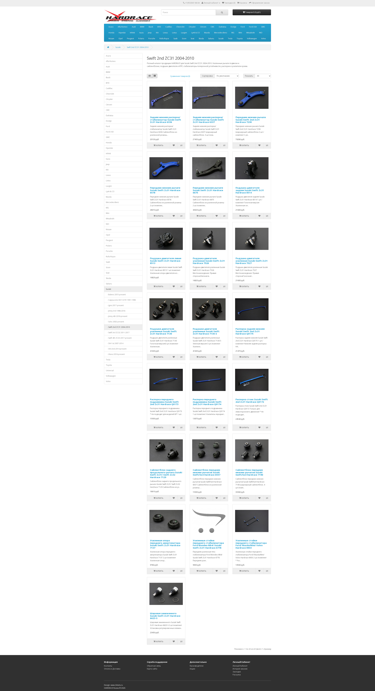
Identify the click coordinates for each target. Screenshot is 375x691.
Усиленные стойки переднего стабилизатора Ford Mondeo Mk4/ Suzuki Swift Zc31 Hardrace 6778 (208, 544)
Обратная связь (154, 666)
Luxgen (184, 32)
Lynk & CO (195, 32)
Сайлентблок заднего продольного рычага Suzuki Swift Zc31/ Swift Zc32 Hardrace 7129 (166, 473)
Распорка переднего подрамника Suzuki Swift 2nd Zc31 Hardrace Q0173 (164, 402)
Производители (196, 666)
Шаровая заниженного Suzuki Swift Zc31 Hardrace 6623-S (165, 616)
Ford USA (253, 27)
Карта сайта (152, 669)
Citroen (203, 27)
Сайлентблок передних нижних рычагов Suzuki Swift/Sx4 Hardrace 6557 (206, 472)
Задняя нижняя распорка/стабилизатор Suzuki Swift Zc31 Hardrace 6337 (208, 119)
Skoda (201, 38)
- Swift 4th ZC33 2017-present (119, 338)
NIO (260, 32)
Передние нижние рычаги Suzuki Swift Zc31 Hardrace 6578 (165, 190)
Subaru (211, 38)
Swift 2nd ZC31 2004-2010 (137, 47)
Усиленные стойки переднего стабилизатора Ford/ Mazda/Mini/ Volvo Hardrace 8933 (251, 544)
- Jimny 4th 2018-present (116, 316)
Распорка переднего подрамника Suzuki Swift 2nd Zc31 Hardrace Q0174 (207, 402)
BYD (159, 27)
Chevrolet (180, 27)
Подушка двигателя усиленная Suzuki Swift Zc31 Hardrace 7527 (252, 261)
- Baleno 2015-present (116, 294)
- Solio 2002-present (115, 321)
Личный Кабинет (240, 666)
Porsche (151, 38)
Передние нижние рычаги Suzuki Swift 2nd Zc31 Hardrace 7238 (251, 119)
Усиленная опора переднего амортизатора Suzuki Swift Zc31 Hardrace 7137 (165, 544)
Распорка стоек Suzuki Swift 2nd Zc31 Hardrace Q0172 (252, 400)
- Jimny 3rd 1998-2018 (115, 311)
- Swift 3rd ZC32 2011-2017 (117, 332)
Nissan (111, 38)
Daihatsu (222, 27)
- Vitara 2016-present (115, 354)
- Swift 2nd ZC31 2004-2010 (118, 327)
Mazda (207, 32)
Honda (111, 32)
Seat (192, 38)
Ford (243, 27)
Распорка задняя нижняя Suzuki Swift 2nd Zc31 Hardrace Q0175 (250, 331)
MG (232, 32)
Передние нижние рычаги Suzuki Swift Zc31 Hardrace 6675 (208, 190)
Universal (110, 370)
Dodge (233, 27)
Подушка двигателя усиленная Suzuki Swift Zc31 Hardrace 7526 (209, 261)
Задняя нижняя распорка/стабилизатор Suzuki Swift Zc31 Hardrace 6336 (165, 119)
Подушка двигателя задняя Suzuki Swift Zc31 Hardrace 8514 (250, 190)
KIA (157, 32)
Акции (192, 669)
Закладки (237, 671)
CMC (212, 27)
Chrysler (192, 27)
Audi (134, 27)
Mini (240, 32)
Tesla (230, 38)
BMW (142, 27)
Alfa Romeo (122, 27)
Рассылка (237, 674)
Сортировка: (207, 76)
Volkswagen (252, 38)
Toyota (240, 38)
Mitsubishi (250, 32)
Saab (175, 38)
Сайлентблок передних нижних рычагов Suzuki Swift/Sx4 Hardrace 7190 (249, 472)
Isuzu (141, 32)
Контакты (108, 666)
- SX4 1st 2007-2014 (114, 343)
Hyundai (122, 32)
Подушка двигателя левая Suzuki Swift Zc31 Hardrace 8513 (165, 261)
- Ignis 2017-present (115, 305)
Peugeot (130, 38)
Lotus (174, 32)
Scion (184, 38)
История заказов (240, 669)
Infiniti (132, 32)
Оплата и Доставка (112, 669)
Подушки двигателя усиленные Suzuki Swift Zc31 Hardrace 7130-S (206, 331)
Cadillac (168, 27)
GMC (263, 27)
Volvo (263, 38)
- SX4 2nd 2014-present (116, 349)
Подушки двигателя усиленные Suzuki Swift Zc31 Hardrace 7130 (163, 331)
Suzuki (221, 38)
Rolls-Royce (164, 38)
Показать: (249, 76)
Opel (121, 38)
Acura (111, 27)
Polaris (141, 38)
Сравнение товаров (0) (180, 76)
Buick (151, 27)
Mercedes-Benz (220, 32)
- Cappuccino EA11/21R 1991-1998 (121, 300)
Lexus (165, 32)
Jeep (150, 32)
